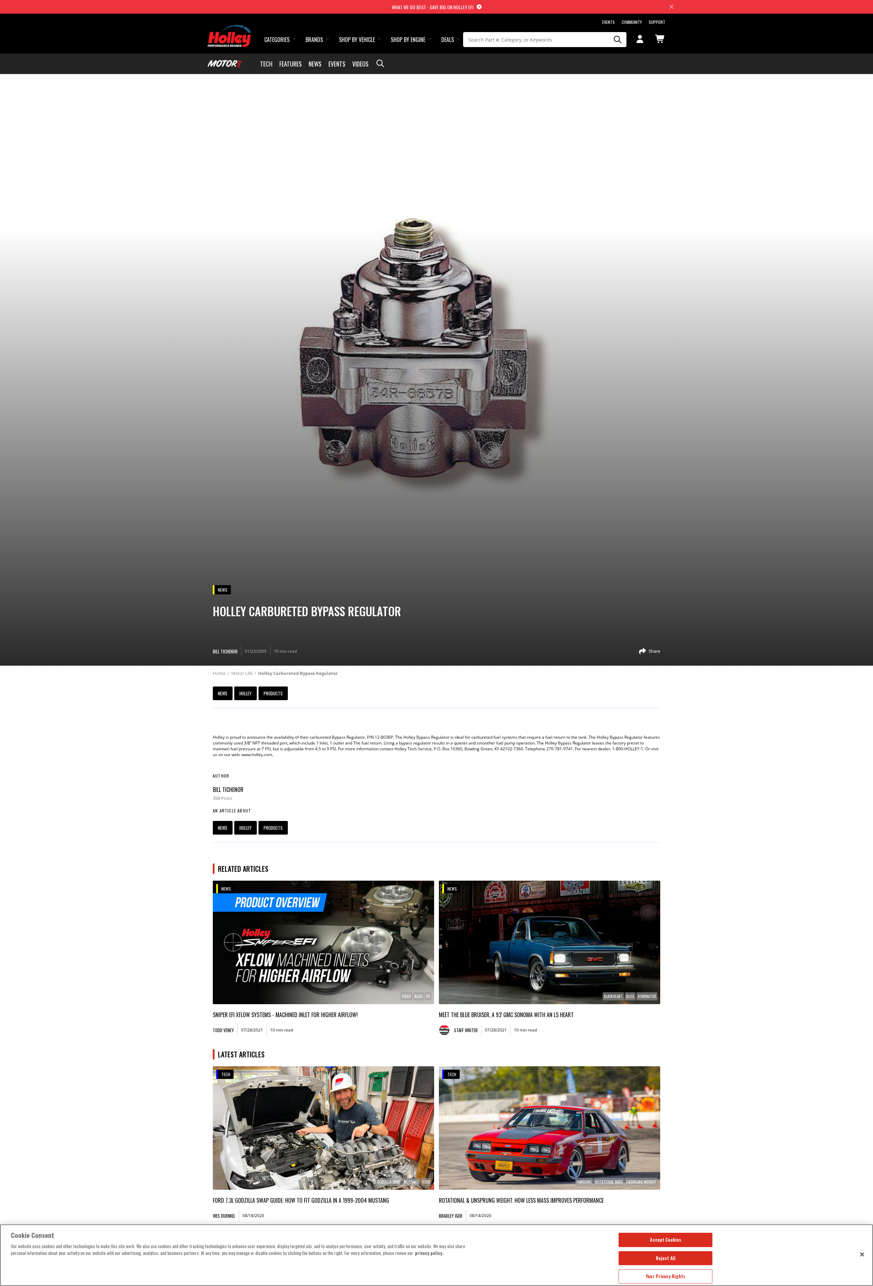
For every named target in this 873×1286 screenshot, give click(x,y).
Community (632, 22)
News (315, 63)
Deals (447, 39)
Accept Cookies (665, 1239)
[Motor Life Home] (225, 64)
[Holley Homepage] (230, 29)
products (273, 693)
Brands (314, 39)
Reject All (666, 1258)
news (222, 693)
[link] (323, 942)
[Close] (862, 1254)
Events (608, 22)
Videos (360, 63)
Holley (245, 693)
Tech (266, 63)
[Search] (618, 39)
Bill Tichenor (228, 789)
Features (290, 63)
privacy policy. (429, 1252)
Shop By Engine (408, 39)
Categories (277, 39)
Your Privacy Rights (665, 1276)
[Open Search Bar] (380, 63)
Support (657, 22)
